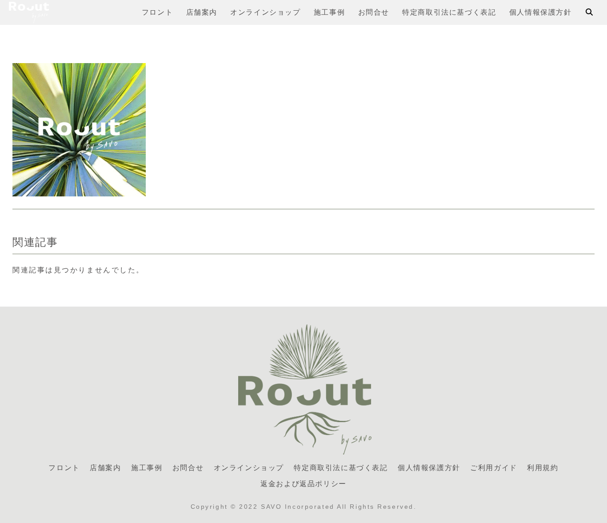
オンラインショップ (249, 467)
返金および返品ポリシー (303, 483)
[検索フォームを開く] (589, 12)
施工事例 (146, 467)
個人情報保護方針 (429, 467)
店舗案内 (105, 467)
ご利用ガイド (493, 467)
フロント (64, 467)
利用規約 (542, 467)
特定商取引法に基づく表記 (340, 467)
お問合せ (188, 467)
